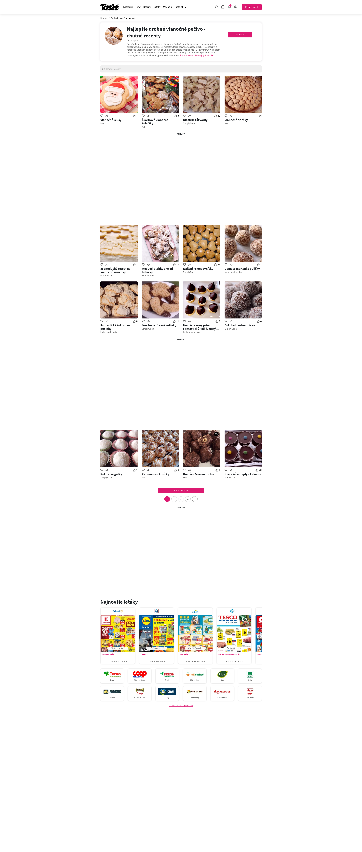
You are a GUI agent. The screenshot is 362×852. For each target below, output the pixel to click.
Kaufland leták (108, 654)
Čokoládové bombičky (240, 325)
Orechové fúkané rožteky (159, 325)
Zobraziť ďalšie (181, 490)
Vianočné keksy (110, 120)
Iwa (102, 123)
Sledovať (240, 34)
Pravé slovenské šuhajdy (192, 55)
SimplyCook (189, 123)
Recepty (147, 7)
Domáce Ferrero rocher (199, 474)
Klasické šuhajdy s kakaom (243, 474)
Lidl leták (144, 654)
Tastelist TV (180, 7)
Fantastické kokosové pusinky (115, 327)
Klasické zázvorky (195, 120)
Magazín (167, 7)
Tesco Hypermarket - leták (229, 654)
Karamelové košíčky (155, 474)
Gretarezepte (106, 275)
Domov (104, 18)
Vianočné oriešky (236, 120)
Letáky (157, 7)
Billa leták (183, 654)
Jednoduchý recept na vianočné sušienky (115, 270)
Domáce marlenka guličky (242, 268)
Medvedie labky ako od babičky (157, 270)
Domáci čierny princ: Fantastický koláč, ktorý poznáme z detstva (199, 327)
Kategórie (128, 7)
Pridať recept (251, 7)
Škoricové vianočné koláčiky (155, 121)
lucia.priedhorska (233, 272)
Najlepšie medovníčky (198, 268)
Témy (138, 7)
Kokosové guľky (111, 474)
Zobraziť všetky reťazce (181, 705)
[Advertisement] (181, 177)
